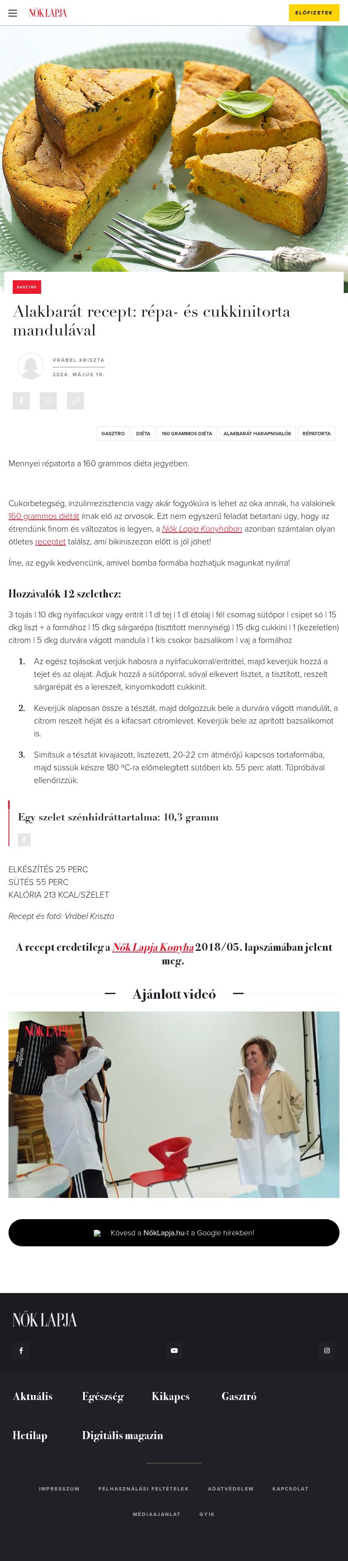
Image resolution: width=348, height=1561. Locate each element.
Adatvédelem (231, 1489)
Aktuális (33, 1395)
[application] (174, 1105)
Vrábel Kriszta (79, 360)
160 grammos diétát (43, 516)
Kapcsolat (290, 1489)
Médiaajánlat (157, 1514)
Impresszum (59, 1489)
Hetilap (30, 1435)
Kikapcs (171, 1395)
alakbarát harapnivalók (257, 434)
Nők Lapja (48, 12)
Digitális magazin (122, 1435)
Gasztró (27, 287)
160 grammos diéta (187, 434)
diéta (143, 434)
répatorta (317, 434)
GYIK (207, 1514)
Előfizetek (314, 13)
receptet (50, 542)
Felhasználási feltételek (143, 1489)
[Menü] (12, 12)
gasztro (113, 434)
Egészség (102, 1395)
